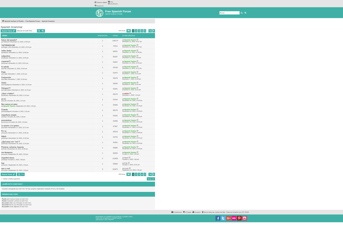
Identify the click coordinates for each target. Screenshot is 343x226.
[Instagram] (244, 218)
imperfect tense (7, 158)
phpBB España (117, 218)
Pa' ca (3, 131)
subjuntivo (5, 56)
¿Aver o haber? (7, 94)
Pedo (3, 72)
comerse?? (6, 61)
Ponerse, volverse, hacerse (12, 147)
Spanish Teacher (130, 40)
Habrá (3, 136)
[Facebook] (217, 218)
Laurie (5, 127)
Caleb (5, 74)
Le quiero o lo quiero (10, 126)
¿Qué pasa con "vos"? (10, 142)
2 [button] (136, 31)
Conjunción (6, 77)
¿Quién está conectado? (12, 184)
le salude (5, 67)
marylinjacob (7, 84)
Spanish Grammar (12, 27)
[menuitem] (110, 2)
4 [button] (141, 31)
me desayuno (6, 152)
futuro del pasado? (9, 40)
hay (2, 163)
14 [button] (150, 31)
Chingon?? (6, 88)
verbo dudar (6, 51)
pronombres (6, 120)
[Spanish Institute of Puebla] (99, 12)
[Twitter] (223, 218)
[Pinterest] (239, 218)
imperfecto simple (8, 115)
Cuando (4, 110)
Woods (5, 52)
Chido (3, 83)
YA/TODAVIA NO (8, 45)
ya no (3, 99)
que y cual (5, 168)
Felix (5, 68)
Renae (5, 63)
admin (126, 93)
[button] (128, 30)
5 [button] (144, 31)
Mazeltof (111, 219)
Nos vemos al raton (9, 104)
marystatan (7, 90)
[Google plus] (228, 218)
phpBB (108, 216)
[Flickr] (234, 218)
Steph (5, 159)
